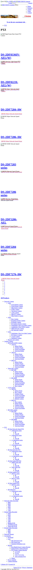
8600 (9, 504)
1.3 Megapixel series (17, 440)
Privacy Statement (27, 567)
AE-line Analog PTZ (13, 472)
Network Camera (9, 301)
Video (29, 11)
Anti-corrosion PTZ (20, 556)
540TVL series (15, 478)
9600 (9, 502)
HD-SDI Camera (12, 410)
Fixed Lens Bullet (20, 349)
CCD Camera (11, 387)
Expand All (12, 564)
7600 (9, 505)
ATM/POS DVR (12, 524)
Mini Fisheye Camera (17, 316)
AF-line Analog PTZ (13, 483)
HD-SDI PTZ (11, 489)
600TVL (13, 360)
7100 (9, 510)
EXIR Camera (15, 309)
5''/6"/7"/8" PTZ (19, 555)
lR (15, 437)
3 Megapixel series (16, 430)
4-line (9, 317)
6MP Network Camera (17, 328)
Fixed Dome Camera (17, 306)
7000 (9, 521)
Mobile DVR (11, 523)
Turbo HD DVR (12, 526)
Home (29, 6)
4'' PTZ (17, 553)
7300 (9, 516)
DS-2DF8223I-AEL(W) (9, 83)
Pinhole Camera (19, 398)
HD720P (13, 370)
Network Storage (9, 534)
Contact (29, 12)
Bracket (10, 545)
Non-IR (17, 434)
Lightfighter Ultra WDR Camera (20, 327)
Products (29, 8)
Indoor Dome (18, 346)
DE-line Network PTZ (14, 450)
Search (30, 3)
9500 (9, 507)
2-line (9, 303)
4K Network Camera (17, 330)
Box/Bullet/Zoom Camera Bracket (20, 547)
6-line (9, 332)
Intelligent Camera (16, 338)
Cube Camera (15, 312)
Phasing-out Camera (13, 339)
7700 (9, 509)
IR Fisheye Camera (16, 335)
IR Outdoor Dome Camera (18, 324)
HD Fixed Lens (15, 542)
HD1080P (14, 378)
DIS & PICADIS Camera (15, 343)
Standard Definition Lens (18, 544)
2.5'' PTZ (17, 552)
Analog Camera (8, 341)
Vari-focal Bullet (19, 351)
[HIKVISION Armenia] (23, 1)
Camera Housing (12, 561)
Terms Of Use (17, 567)
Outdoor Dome (19, 347)
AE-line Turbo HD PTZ (14, 461)
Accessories (7, 536)
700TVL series (15, 473)
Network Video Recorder (11, 501)
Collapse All (4, 564)
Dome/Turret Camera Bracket (19, 548)
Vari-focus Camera (16, 311)
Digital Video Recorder (10, 512)
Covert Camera (15, 336)
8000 (9, 531)
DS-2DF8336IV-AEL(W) (10, 56)
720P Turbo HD (15, 467)
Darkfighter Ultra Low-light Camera (21, 325)
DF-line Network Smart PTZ (16, 429)
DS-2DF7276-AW (11, 274)
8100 (9, 515)
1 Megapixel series (16, 445)
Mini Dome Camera (16, 308)
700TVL (13, 352)
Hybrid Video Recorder (10, 528)
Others (13, 558)
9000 (9, 529)
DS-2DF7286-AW (11, 137)
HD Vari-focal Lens (16, 540)
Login (10, 3)
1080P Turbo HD (16, 462)
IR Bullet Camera (16, 322)
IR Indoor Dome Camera (18, 320)
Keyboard (10, 537)
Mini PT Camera (16, 314)
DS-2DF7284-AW (11, 109)
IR (15, 432)
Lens (9, 539)
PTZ (5, 25)
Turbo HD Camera (13, 368)
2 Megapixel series (16, 435)
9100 (9, 513)
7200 (9, 518)
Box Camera (14, 319)
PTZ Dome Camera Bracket (19, 550)
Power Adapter (12, 560)
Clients (29, 9)
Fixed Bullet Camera (17, 304)
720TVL (13, 344)
